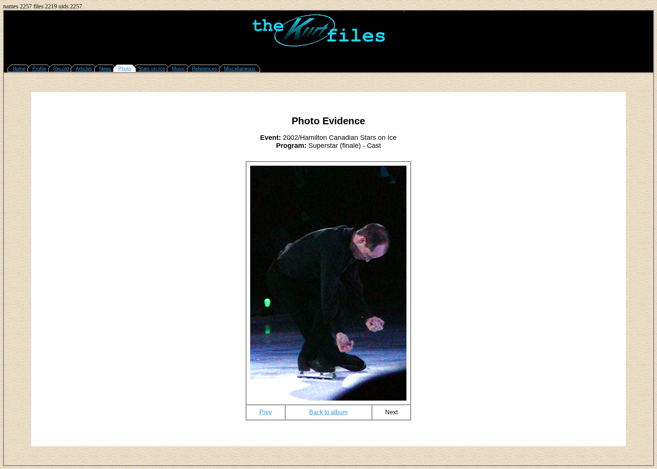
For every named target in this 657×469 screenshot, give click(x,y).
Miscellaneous (240, 68)
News (105, 68)
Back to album (328, 412)
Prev (265, 412)
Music (178, 68)
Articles (84, 68)
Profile (39, 68)
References (204, 68)
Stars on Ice (151, 68)
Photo (124, 68)
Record (61, 68)
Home (19, 68)
